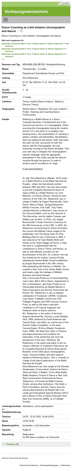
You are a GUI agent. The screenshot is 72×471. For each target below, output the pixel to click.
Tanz (29, 44)
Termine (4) (12, 444)
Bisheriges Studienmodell (13, 44)
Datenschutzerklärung (29, 465)
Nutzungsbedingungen (49, 465)
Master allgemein (55, 44)
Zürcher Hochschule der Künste (15, 458)
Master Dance (40, 44)
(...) (3, 59)
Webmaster (65, 465)
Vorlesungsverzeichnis (26, 11)
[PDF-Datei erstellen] (21, 31)
